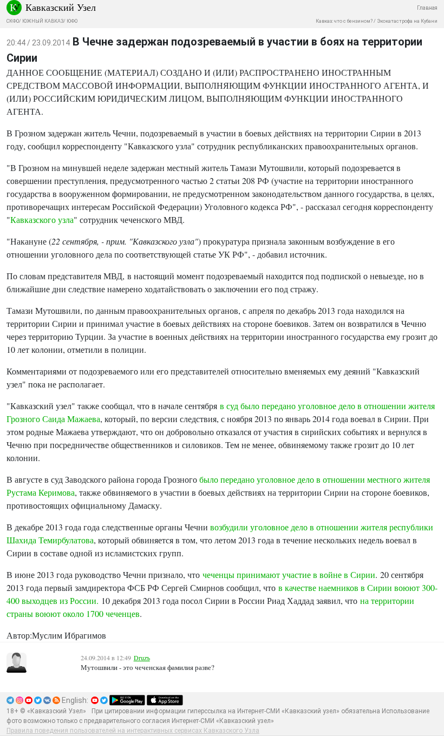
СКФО (12, 21)
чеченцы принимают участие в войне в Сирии (289, 574)
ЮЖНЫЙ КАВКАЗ (42, 21)
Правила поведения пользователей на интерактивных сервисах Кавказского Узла (132, 730)
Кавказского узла (42, 219)
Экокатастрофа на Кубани (407, 21)
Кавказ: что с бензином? (344, 21)
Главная (427, 8)
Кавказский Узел (60, 7)
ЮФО (72, 21)
